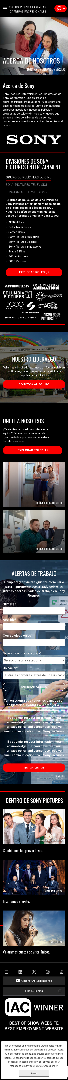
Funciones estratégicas (26, 192)
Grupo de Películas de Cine (28, 177)
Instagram (47, 972)
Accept (34, 1073)
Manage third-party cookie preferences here (34, 1065)
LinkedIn (20, 972)
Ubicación (10, 668)
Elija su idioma (34, 990)
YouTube (61, 972)
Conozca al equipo (42, 384)
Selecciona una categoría (21, 653)
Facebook (6, 972)
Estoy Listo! (34, 767)
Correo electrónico (17, 635)
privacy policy (16, 727)
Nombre (9, 604)
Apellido (9, 619)
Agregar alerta (34, 686)
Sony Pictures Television (27, 184)
